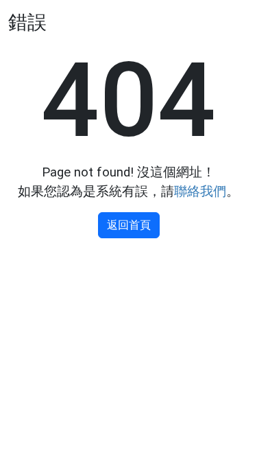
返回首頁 (129, 224)
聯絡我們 (200, 191)
